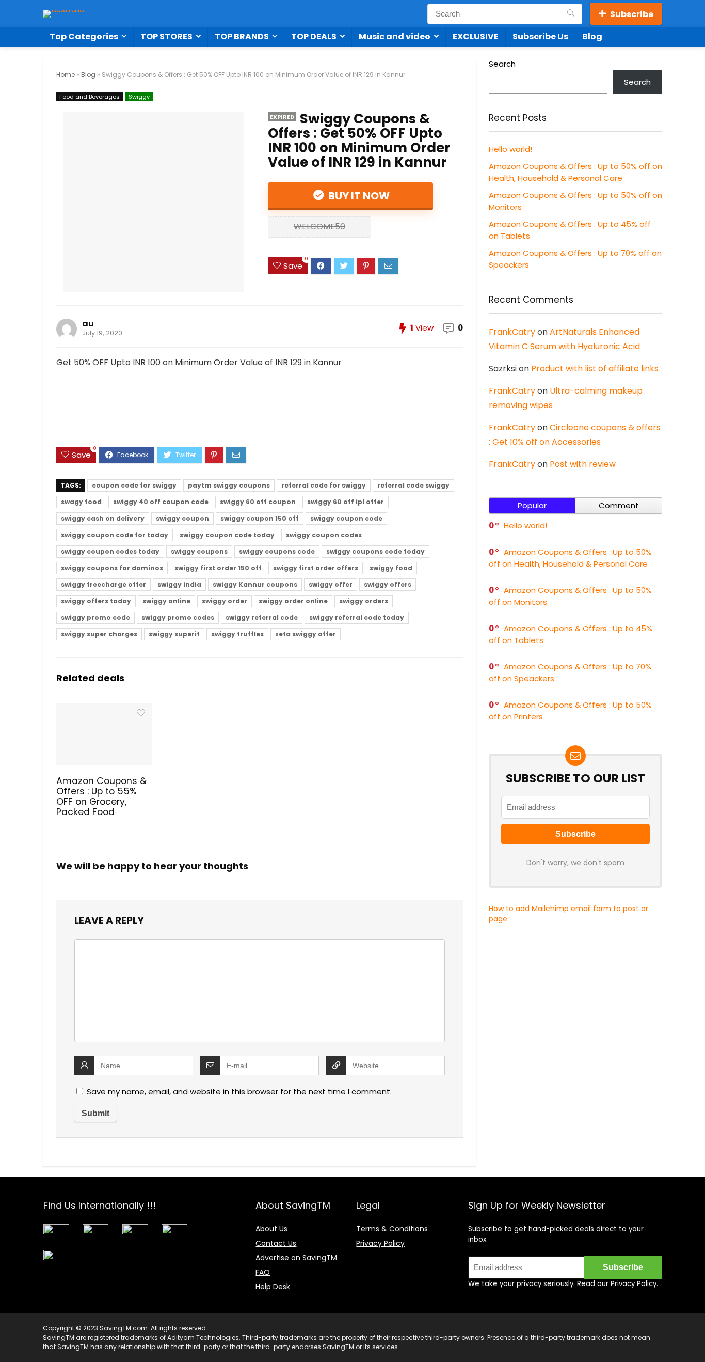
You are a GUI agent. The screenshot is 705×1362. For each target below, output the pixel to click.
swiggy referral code (262, 617)
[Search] (570, 14)
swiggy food (391, 567)
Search (502, 63)
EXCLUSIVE (476, 36)
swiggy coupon (182, 518)
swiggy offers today (96, 601)
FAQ (262, 1272)
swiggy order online (293, 601)
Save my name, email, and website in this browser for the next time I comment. (239, 1091)
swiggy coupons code (277, 551)
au (88, 324)
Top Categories (84, 36)
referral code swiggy (413, 485)
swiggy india (179, 584)
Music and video (394, 36)
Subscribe (631, 14)
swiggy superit (174, 634)
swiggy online (166, 601)
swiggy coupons (199, 551)
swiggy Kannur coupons (255, 584)
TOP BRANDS (242, 36)
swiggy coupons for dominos (112, 567)
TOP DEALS (314, 36)
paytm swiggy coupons (229, 485)
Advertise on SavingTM (296, 1258)
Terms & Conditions (392, 1229)
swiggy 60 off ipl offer (345, 501)
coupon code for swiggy (134, 485)
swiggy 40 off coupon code (161, 501)
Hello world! (510, 149)
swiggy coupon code (346, 518)
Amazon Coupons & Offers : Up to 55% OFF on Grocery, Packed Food (101, 796)
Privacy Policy (380, 1243)
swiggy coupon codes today (110, 551)
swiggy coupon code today (227, 534)
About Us (271, 1229)
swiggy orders (363, 601)
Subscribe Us (540, 36)
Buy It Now (358, 196)
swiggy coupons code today (375, 551)
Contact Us (275, 1243)
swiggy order (224, 601)
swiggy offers (387, 584)
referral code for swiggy (323, 485)
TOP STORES (166, 36)
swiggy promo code (95, 617)
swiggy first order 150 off (218, 567)
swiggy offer (330, 584)
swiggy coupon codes (324, 534)
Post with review (583, 464)
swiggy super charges (99, 634)
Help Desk (272, 1286)
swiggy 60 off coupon (258, 501)
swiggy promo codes (177, 617)
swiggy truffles (237, 634)
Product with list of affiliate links (595, 368)
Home (65, 74)
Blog (592, 36)
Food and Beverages (89, 96)
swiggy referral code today (356, 617)
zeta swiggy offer (305, 634)
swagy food (81, 501)
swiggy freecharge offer (103, 584)
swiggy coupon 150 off (259, 518)
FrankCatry (512, 332)
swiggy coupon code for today (114, 534)
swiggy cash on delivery (103, 518)
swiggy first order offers (315, 567)
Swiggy (139, 96)
